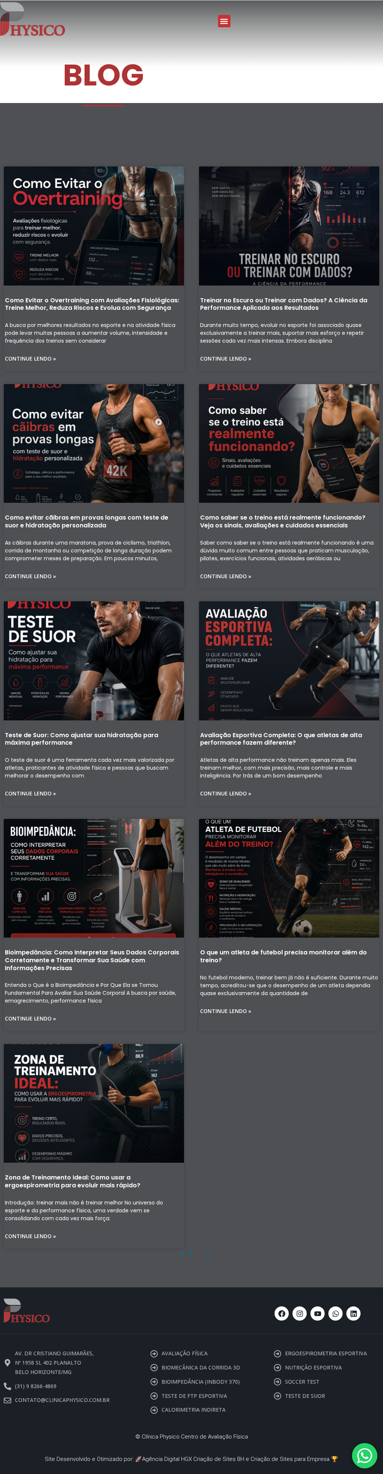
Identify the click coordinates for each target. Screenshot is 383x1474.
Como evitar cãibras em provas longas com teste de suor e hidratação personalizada (86, 521)
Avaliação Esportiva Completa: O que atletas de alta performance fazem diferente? (281, 739)
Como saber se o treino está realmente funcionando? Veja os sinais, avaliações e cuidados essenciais (282, 521)
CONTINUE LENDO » (30, 358)
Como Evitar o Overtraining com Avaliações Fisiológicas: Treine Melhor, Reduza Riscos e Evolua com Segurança (92, 304)
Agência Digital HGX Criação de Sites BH (193, 1459)
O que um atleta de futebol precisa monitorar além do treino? (283, 956)
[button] (224, 21)
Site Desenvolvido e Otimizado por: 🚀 (93, 1459)
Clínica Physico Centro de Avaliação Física (195, 1436)
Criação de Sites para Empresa (290, 1459)
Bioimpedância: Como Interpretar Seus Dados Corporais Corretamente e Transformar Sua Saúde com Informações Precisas (92, 960)
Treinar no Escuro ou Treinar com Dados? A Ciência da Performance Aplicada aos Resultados (283, 304)
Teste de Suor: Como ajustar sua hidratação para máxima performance (81, 739)
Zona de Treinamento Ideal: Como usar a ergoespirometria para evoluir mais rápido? (72, 1181)
